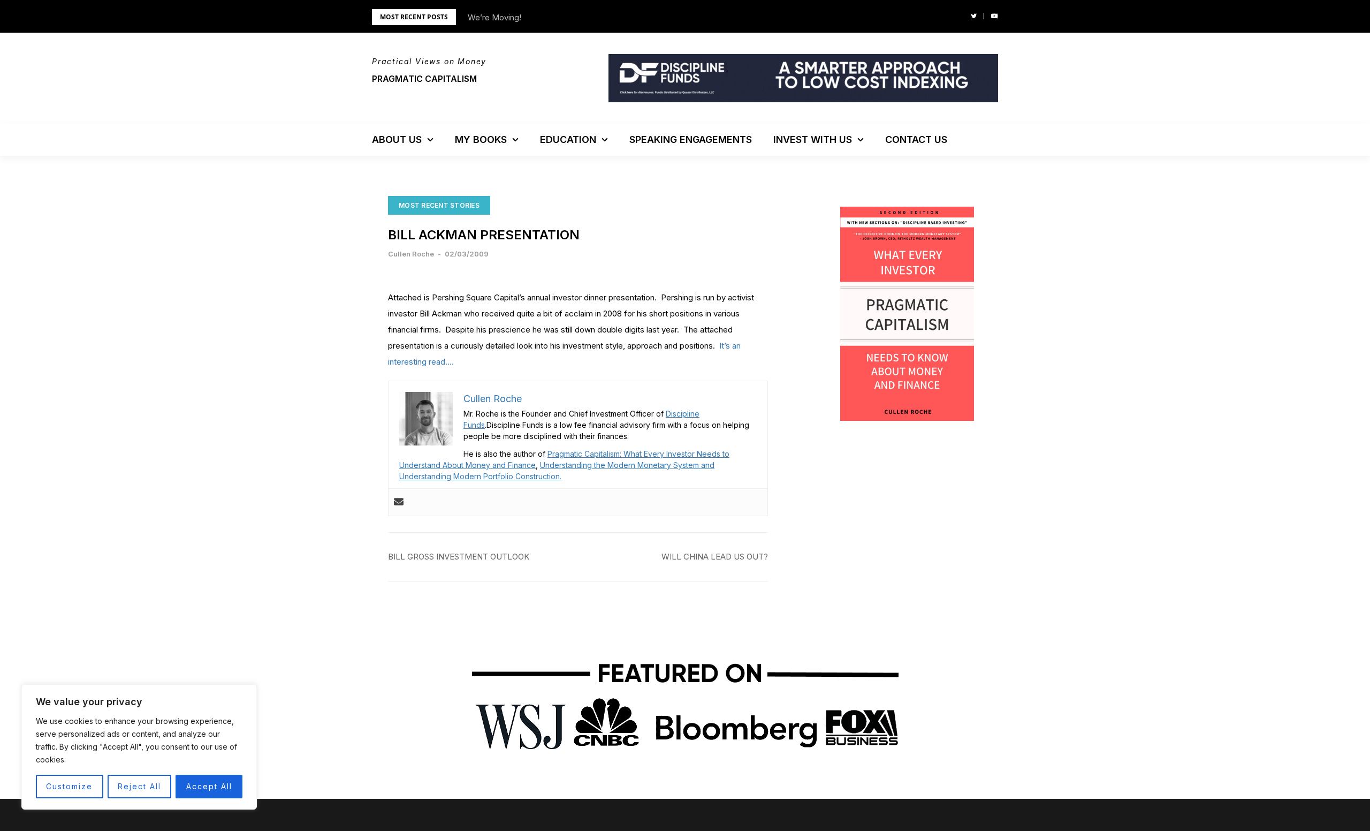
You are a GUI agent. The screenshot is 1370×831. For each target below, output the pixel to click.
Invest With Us (812, 139)
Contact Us (916, 139)
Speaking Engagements (690, 139)
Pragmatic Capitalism (424, 78)
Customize (69, 786)
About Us (397, 139)
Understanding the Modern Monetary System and (627, 465)
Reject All (139, 786)
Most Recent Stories (439, 205)
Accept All (209, 786)
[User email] (399, 502)
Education (568, 139)
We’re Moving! (494, 17)
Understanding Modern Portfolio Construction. (480, 476)
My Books (481, 139)
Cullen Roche (411, 254)
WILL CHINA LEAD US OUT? (714, 557)
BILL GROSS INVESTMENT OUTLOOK (458, 557)
